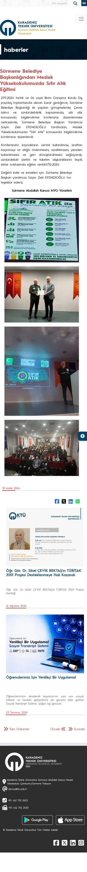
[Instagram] (81, 842)
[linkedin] (73, 842)
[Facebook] (56, 842)
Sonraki (79, 729)
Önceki (55, 729)
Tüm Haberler (19, 729)
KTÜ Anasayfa (59, 3)
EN (84, 3)
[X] (64, 842)
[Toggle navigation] (81, 19)
